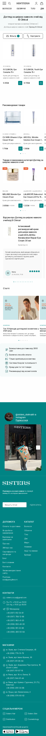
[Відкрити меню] (4, 3)
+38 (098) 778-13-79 (15, 653)
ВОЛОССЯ (7, 8)
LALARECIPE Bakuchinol (38, 191)
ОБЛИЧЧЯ (21, 8)
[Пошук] (9, 3)
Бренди (27, 555)
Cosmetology (33, 719)
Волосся (28, 526)
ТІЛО (33, 8)
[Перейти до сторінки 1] (20, 153)
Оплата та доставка (11, 526)
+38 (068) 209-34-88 (15, 688)
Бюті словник (8, 562)
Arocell (27, 134)
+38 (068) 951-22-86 (15, 628)
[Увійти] (36, 3)
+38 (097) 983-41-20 (15, 620)
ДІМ (42, 8)
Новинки (28, 547)
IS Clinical (7, 66)
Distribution (10, 719)
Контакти (7, 566)
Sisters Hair (10, 713)
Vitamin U (12, 134)
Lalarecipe (27, 191)
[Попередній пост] (8, 447)
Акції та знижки (31, 551)
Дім (25, 538)
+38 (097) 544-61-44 (15, 678)
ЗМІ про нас (8, 548)
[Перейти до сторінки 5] (25, 340)
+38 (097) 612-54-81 (15, 613)
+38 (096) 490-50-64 (15, 632)
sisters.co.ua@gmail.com (16, 597)
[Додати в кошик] (20, 83)
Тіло (26, 534)
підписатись (35, 504)
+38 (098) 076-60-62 (15, 695)
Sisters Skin (32, 713)
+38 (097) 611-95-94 (14, 661)
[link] (41, 3)
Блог (5, 558)
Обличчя (28, 530)
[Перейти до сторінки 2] (20, 340)
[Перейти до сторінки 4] (25, 153)
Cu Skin (5, 134)
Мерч (26, 542)
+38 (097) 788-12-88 (15, 616)
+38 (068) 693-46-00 (15, 624)
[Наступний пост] (38, 447)
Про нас (6, 543)
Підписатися (22, 420)
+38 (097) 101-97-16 (14, 670)
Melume (5, 191)
